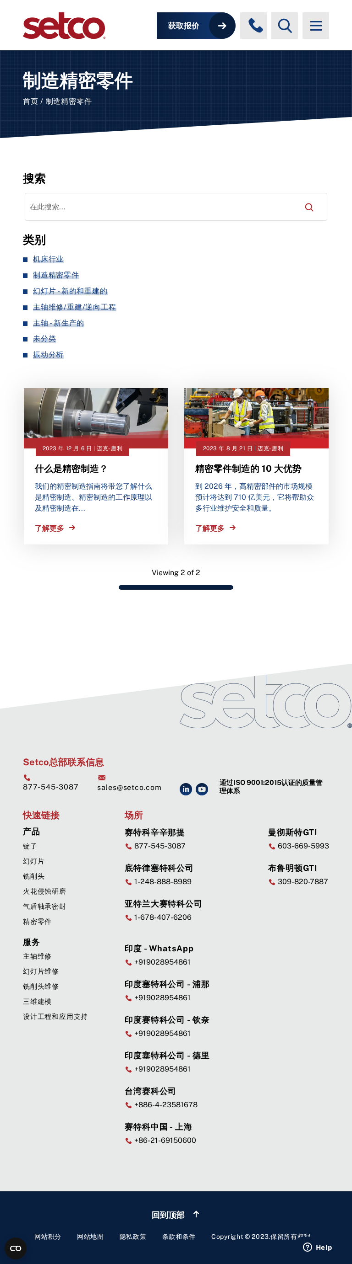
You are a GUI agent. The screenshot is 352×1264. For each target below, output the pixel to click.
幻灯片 (33, 861)
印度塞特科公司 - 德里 (167, 1055)
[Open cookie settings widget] (16, 1248)
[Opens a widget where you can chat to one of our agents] (317, 1248)
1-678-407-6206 (162, 917)
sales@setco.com (129, 787)
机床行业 (48, 259)
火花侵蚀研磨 (44, 891)
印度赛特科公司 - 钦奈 (167, 1019)
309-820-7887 (302, 881)
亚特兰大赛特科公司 (164, 903)
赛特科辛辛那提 (155, 832)
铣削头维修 (41, 986)
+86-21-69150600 (164, 1140)
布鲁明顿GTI (293, 868)
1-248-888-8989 (162, 881)
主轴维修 (37, 956)
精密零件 (37, 921)
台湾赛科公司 (150, 1091)
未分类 (44, 338)
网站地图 (90, 1236)
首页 (30, 101)
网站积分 (47, 1236)
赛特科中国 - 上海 (158, 1126)
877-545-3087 (51, 787)
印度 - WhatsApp (159, 948)
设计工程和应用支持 (55, 1016)
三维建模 (37, 1001)
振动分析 (48, 354)
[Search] (309, 206)
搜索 (34, 178)
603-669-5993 (302, 846)
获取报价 (183, 25)
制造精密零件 (56, 275)
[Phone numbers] (256, 25)
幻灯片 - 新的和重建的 (70, 291)
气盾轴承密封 (44, 906)
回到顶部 (169, 1215)
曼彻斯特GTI (293, 832)
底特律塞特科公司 (159, 868)
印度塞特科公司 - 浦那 (167, 984)
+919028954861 (161, 962)
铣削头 (33, 876)
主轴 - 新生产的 (58, 323)
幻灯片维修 (41, 971)
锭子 (30, 846)
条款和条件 (179, 1236)
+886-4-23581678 (165, 1104)
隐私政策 (133, 1236)
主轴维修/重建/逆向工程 (74, 307)
